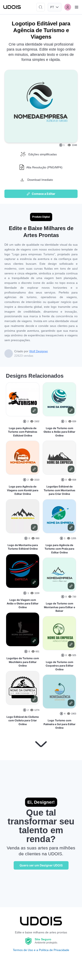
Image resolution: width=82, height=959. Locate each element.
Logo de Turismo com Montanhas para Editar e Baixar (59, 607)
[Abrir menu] (76, 7)
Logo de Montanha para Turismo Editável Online (23, 547)
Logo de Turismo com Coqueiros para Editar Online (59, 665)
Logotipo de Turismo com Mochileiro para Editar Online (23, 662)
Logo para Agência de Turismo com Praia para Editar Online (59, 549)
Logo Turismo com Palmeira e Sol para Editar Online (59, 724)
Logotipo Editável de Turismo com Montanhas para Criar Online (59, 490)
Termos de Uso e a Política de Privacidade (41, 950)
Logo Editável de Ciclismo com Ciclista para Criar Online (23, 720)
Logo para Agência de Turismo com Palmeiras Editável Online (22, 432)
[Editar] (34, 410)
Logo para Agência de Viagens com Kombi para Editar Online (22, 490)
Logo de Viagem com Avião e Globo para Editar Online (22, 603)
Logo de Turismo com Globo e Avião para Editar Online (59, 432)
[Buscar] (40, 7)
